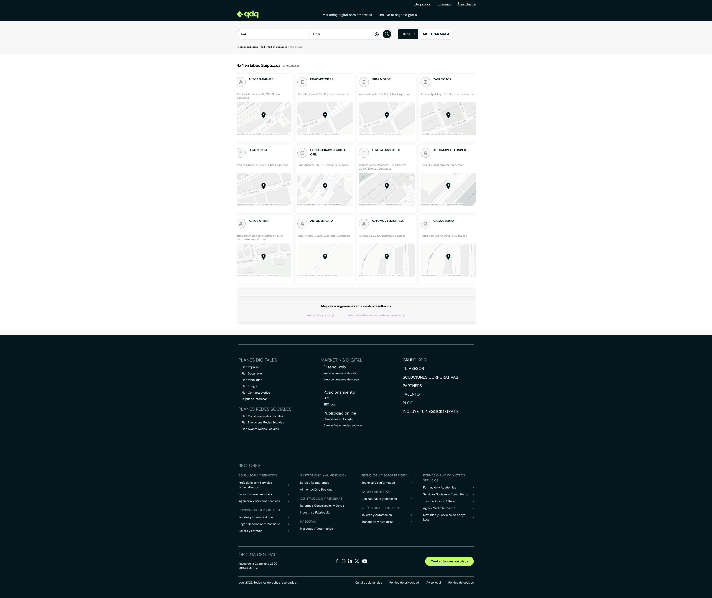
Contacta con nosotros (449, 561)
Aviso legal (433, 582)
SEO (326, 398)
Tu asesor (444, 4)
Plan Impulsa (250, 367)
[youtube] (364, 562)
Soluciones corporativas (430, 377)
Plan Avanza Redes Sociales (260, 429)
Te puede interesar (254, 399)
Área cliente (466, 4)
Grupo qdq (422, 4)
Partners (412, 385)
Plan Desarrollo (251, 373)
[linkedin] (350, 562)
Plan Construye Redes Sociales (262, 416)
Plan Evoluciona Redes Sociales (262, 422)
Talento (411, 394)
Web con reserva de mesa (341, 379)
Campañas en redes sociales (343, 425)
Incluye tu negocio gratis (398, 15)
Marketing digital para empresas (347, 15)
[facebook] (337, 562)
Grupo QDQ (415, 360)
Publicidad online (340, 413)
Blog (408, 403)
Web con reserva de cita (340, 373)
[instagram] (344, 562)
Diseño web (335, 367)
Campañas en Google (338, 419)
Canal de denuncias (368, 582)
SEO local (330, 404)
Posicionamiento (339, 392)
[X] (357, 562)
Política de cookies (461, 582)
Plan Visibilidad (251, 380)
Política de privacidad (404, 582)
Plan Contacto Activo (255, 393)
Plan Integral (249, 386)
